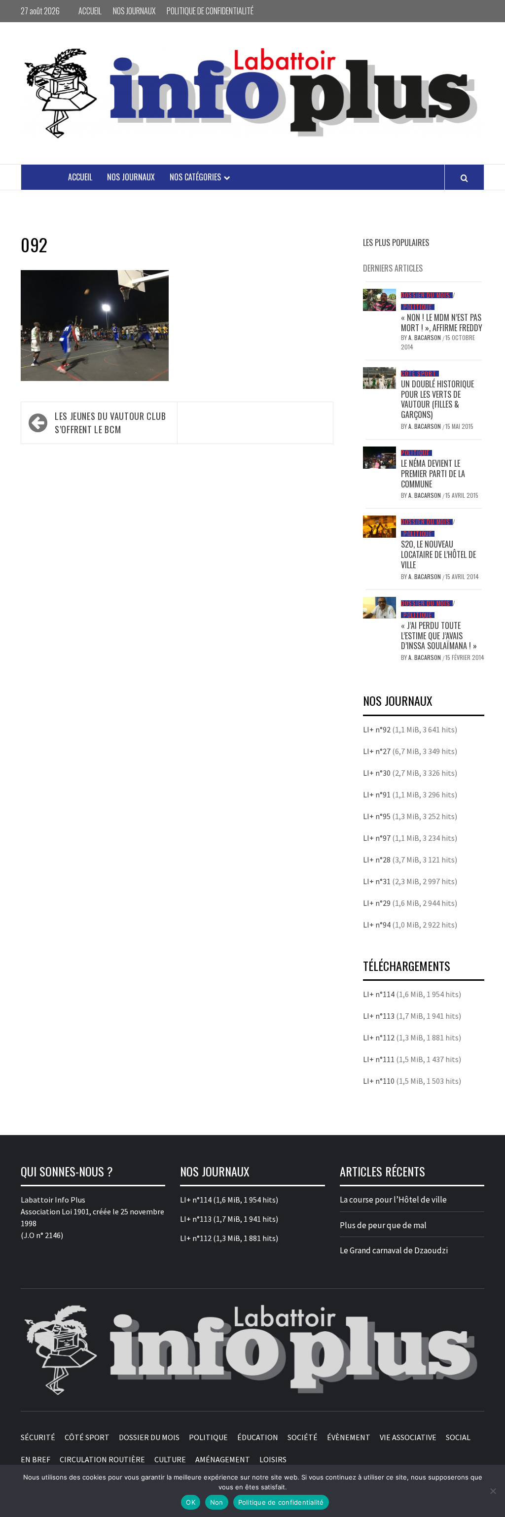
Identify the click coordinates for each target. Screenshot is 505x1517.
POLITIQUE (417, 307)
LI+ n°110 (379, 1081)
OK (190, 1502)
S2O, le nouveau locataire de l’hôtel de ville (438, 554)
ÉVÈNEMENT (348, 1437)
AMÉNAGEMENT (222, 1459)
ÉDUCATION (257, 1437)
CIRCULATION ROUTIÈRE (102, 1459)
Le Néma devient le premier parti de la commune (433, 473)
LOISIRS (273, 1459)
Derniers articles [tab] (393, 268)
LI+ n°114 (379, 994)
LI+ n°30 (377, 773)
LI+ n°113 (379, 1016)
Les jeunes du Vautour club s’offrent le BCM (110, 423)
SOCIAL (458, 1437)
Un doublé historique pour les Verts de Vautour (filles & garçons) (437, 399)
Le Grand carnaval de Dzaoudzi (394, 1250)
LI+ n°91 (377, 794)
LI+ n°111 (379, 1059)
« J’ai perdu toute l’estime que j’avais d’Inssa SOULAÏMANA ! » (439, 636)
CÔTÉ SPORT (418, 374)
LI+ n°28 (377, 859)
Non (216, 1502)
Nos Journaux (134, 11)
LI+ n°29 (377, 903)
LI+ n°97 (377, 838)
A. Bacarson (425, 337)
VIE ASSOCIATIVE (408, 1437)
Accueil (90, 11)
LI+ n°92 (377, 729)
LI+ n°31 (377, 881)
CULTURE (170, 1459)
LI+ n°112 (379, 1037)
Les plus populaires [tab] (396, 242)
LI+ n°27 (377, 751)
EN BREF (35, 1459)
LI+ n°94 (377, 925)
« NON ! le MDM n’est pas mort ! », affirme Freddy (441, 322)
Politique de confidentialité (210, 11)
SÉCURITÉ (38, 1437)
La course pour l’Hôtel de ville (393, 1199)
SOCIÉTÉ (303, 1437)
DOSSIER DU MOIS (425, 295)
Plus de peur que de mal (383, 1225)
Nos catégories (195, 177)
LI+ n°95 (377, 816)
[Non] (493, 1491)
